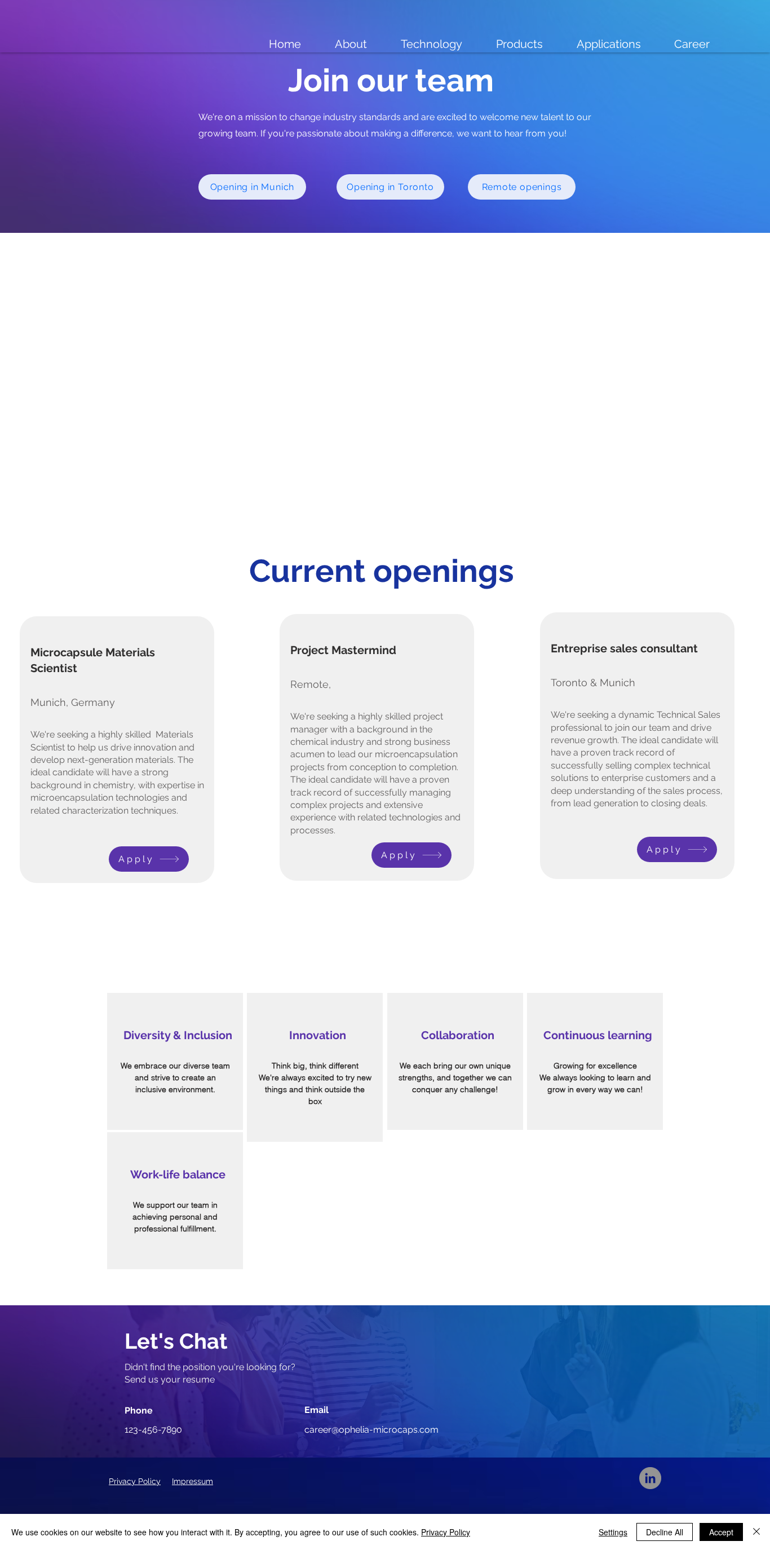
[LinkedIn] (650, 1478)
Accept (721, 1532)
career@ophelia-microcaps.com (371, 1429)
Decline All (664, 1532)
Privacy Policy (445, 1532)
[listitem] (175, 1061)
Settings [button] (613, 1532)
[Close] (756, 1532)
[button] (149, 859)
